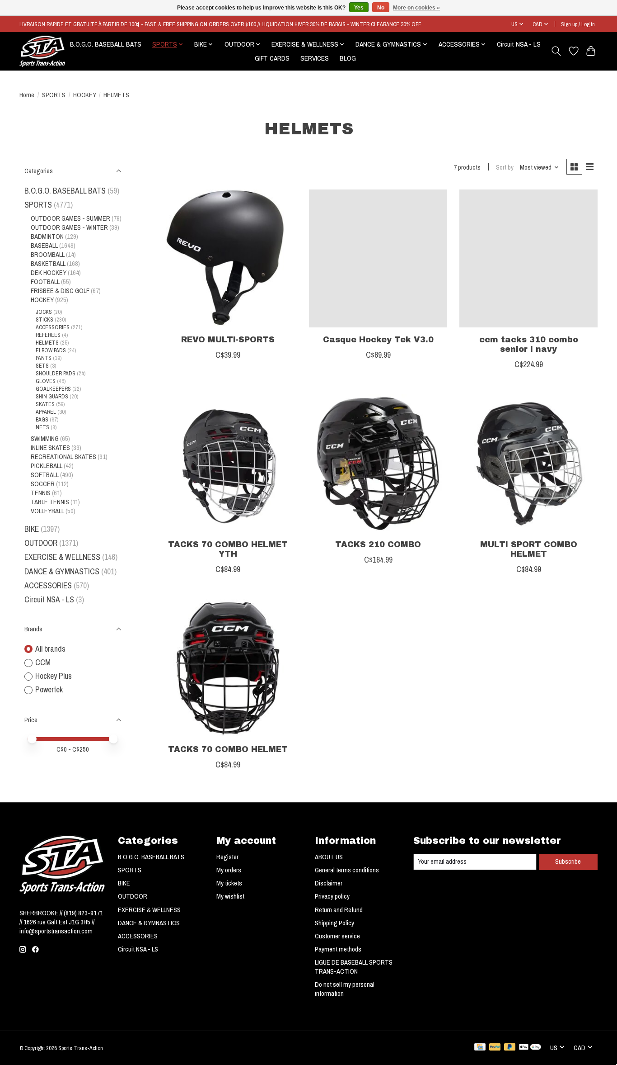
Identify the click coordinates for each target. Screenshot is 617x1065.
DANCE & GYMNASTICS (61, 571)
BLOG (348, 58)
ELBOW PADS (51, 350)
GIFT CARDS (272, 58)
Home (26, 94)
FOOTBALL (45, 281)
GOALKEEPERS (53, 389)
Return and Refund (339, 909)
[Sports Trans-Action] (42, 51)
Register (227, 856)
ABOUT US (329, 856)
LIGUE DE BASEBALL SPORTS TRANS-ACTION (354, 967)
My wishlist (230, 896)
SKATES (45, 404)
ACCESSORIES (53, 327)
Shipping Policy (334, 923)
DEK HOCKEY (48, 272)
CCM (43, 662)
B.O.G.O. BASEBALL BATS (105, 44)
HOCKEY (84, 94)
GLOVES (46, 381)
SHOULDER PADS (55, 373)
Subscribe (568, 861)
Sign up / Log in (578, 24)
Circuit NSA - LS (519, 44)
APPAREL (46, 412)
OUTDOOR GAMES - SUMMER (70, 218)
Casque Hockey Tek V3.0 (378, 340)
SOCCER (43, 483)
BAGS (42, 419)
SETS (42, 365)
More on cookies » (416, 8)
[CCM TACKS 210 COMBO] (378, 463)
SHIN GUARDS (52, 396)
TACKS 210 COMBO (378, 544)
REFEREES (48, 335)
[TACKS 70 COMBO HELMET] (228, 668)
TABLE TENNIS (50, 501)
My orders (228, 870)
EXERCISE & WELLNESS (62, 557)
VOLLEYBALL (47, 511)
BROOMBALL (48, 254)
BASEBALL (44, 245)
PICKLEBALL (46, 465)
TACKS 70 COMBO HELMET (228, 749)
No (380, 8)
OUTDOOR (40, 543)
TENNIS (41, 492)
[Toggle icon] (556, 51)
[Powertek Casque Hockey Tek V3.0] (378, 258)
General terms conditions (347, 870)
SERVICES (314, 58)
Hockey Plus (53, 676)
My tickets (229, 883)
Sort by (505, 167)
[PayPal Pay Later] (510, 1047)
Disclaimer (328, 883)
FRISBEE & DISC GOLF (60, 290)
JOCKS (44, 312)
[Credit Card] (480, 1047)
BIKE (31, 529)
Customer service (337, 936)
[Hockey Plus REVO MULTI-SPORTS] (228, 258)
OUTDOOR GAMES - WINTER (69, 227)
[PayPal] (495, 1047)
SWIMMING (45, 438)
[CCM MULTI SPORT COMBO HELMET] (528, 463)
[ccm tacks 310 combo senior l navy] (528, 258)
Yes (359, 8)
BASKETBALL (48, 263)
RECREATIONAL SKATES (63, 456)
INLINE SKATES (50, 447)
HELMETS (47, 342)
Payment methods (338, 949)
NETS (42, 427)
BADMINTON (47, 236)
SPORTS (53, 94)
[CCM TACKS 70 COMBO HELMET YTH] (228, 463)
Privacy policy (332, 896)
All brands (50, 649)
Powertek (49, 689)
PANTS (43, 358)
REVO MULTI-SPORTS (228, 340)
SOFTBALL (45, 474)
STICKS (44, 319)
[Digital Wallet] (530, 1047)
